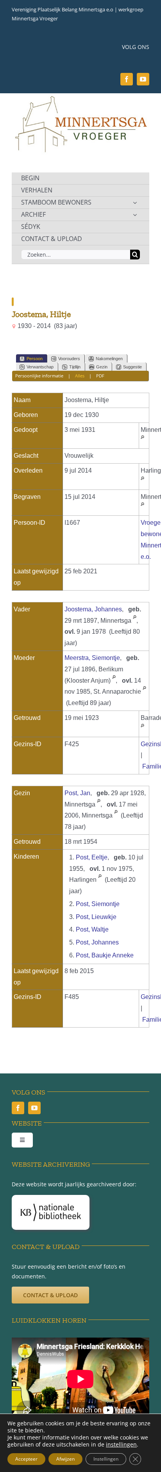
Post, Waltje (92, 929)
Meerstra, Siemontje (92, 657)
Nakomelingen (109, 358)
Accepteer (26, 1459)
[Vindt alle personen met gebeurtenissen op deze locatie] (142, 440)
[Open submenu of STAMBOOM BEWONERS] (134, 202)
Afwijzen (65, 1459)
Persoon (35, 358)
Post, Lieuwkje (96, 917)
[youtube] (143, 79)
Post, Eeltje (91, 857)
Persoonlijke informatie (39, 376)
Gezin (101, 366)
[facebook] (126, 79)
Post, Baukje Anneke (105, 955)
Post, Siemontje (98, 904)
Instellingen (105, 1459)
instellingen (121, 1444)
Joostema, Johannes (93, 609)
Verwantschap (40, 366)
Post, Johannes (97, 942)
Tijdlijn (74, 366)
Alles (79, 376)
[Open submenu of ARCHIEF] (134, 215)
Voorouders (69, 358)
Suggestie (132, 366)
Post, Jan (77, 793)
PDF (100, 376)
